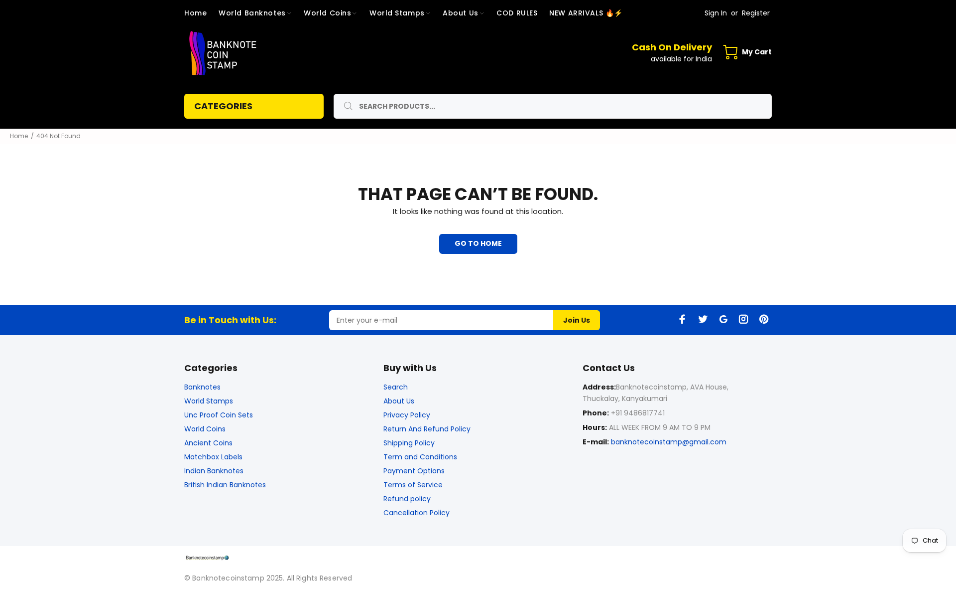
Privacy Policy (406, 415)
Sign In (716, 13)
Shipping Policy (409, 443)
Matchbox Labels (213, 457)
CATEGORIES (223, 106)
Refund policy (407, 499)
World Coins (205, 429)
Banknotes (202, 387)
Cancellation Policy (416, 513)
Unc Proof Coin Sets (218, 415)
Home (19, 136)
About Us (398, 401)
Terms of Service (413, 485)
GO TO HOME (478, 243)
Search (395, 387)
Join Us (576, 320)
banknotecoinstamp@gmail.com (668, 442)
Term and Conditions (420, 457)
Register (756, 13)
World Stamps (208, 401)
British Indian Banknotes (225, 485)
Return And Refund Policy (427, 429)
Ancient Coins (208, 443)
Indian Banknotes (213, 471)
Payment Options (414, 471)
